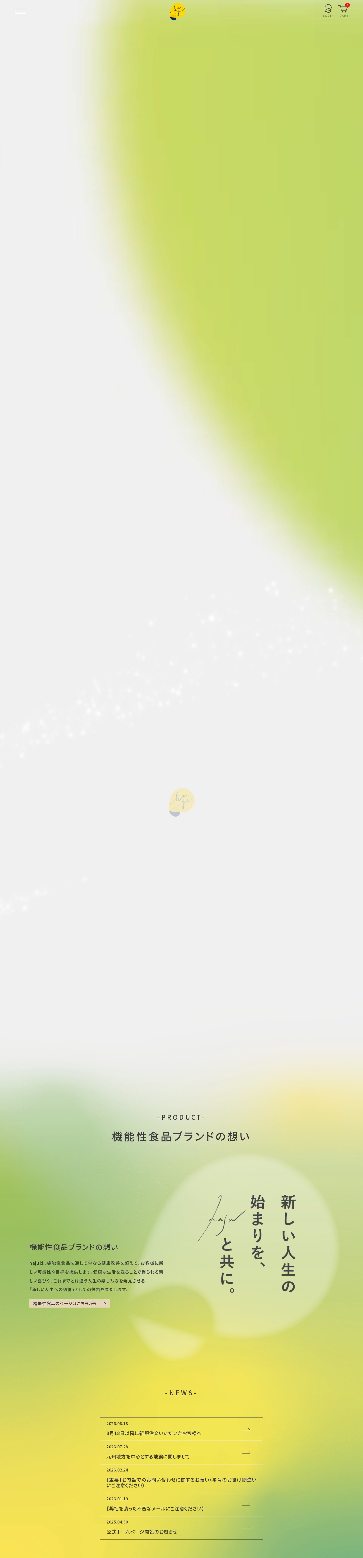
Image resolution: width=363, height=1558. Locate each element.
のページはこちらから (65, 1303)
